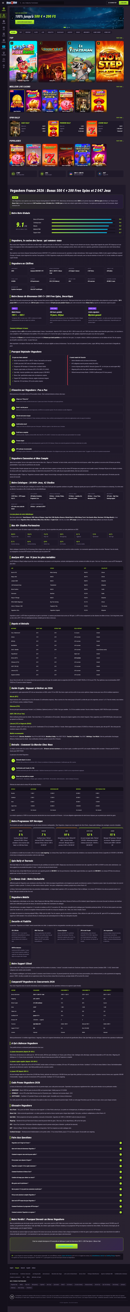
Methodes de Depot (36, 1277)
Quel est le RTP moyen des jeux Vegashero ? (23, 1200)
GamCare (102, 1255)
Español (28, 1268)
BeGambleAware (96, 1255)
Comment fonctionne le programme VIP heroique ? (25, 1206)
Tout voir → (120, 38)
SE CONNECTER (112, 2)
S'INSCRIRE (124, 2)
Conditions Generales (25, 1274)
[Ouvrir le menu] (3, 3)
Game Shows (97, 32)
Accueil (13, 32)
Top (21, 32)
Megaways (87, 32)
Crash (78, 32)
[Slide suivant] (121, 18)
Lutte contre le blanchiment (70, 1274)
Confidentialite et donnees (121, 1274)
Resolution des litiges (57, 1274)
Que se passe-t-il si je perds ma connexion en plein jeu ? (27, 1189)
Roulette (50, 32)
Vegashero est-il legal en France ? (21, 1143)
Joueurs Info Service (66, 1255)
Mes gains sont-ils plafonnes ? (20, 1183)
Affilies (28, 1277)
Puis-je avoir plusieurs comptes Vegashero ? (24, 1195)
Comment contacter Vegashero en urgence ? (23, 1212)
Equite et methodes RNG (107, 1274)
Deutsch (23, 1268)
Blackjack (60, 32)
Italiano (33, 1268)
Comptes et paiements (15, 1277)
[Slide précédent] (12, 18)
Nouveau (28, 32)
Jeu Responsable (37, 1274)
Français (17, 1268)
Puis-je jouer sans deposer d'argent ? (22, 1160)
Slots (36, 32)
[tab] (64, 27)
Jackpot (69, 32)
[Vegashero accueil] (11, 3)
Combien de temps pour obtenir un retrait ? (23, 1177)
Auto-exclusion (46, 1274)
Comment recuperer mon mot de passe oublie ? (24, 1154)
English (11, 1268)
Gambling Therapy (110, 1255)
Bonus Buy (107, 32)
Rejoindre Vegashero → (66, 1246)
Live (43, 32)
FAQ (23, 1277)
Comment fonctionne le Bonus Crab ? (22, 1172)
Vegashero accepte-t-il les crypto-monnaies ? (24, 1166)
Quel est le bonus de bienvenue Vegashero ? (23, 1148)
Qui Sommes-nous (14, 1274)
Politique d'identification (93, 1274)
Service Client (82, 1274)
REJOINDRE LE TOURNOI (24, 22)
